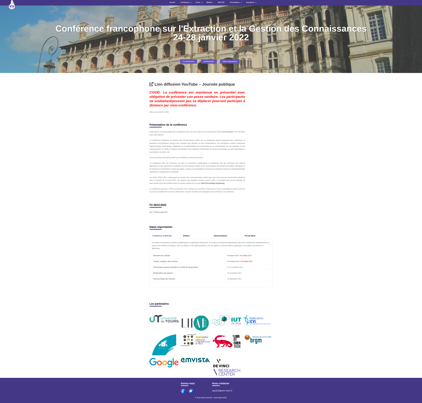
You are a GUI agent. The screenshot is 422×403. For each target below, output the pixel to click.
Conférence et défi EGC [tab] (162, 236)
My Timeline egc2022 (158, 212)
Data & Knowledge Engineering (213, 183)
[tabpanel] (211, 263)
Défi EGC (221, 2)
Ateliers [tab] (186, 236)
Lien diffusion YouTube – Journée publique (194, 84)
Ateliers (209, 2)
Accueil (172, 2)
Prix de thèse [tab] (250, 236)
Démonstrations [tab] (220, 236)
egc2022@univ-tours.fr (222, 390)
